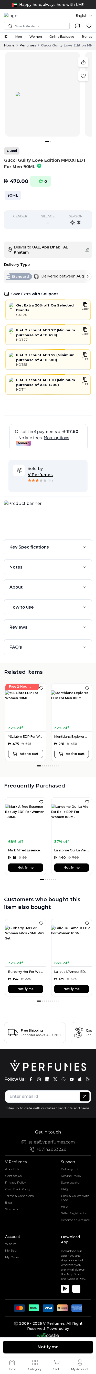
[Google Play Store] (65, 1289)
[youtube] (72, 1079)
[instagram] (39, 1079)
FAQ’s (15, 647)
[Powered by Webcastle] (48, 1335)
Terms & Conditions (19, 1196)
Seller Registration (74, 1213)
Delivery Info (70, 1169)
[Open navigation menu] (6, 37)
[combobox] (84, 15)
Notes (16, 567)
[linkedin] (47, 1079)
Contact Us (13, 1176)
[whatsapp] (63, 1079)
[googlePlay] (88, 1079)
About (16, 587)
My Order (12, 1257)
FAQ (64, 1189)
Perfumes (28, 45)
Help (64, 1206)
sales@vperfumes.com (51, 1142)
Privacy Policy (15, 1182)
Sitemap (11, 1209)
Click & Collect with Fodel (75, 1198)
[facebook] (31, 1079)
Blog (8, 1202)
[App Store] (76, 1289)
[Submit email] (85, 1096)
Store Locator (71, 1182)
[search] (77, 25)
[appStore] (80, 1079)
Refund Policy (71, 1176)
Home (9, 45)
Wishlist (11, 1244)
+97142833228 (52, 1149)
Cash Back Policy (17, 1189)
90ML (12, 195)
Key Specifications (29, 547)
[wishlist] (89, 26)
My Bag (11, 1250)
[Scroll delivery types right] (87, 276)
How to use (21, 607)
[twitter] (55, 1079)
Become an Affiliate (75, 1220)
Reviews (18, 627)
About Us (12, 1169)
